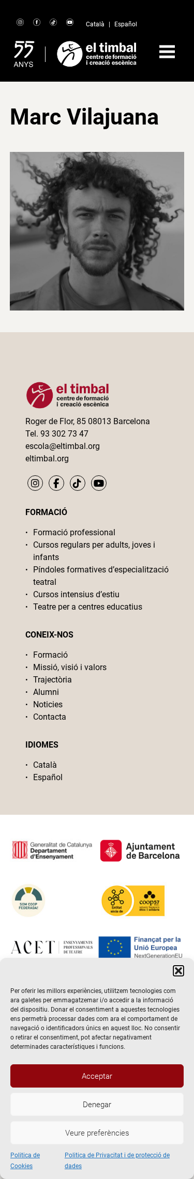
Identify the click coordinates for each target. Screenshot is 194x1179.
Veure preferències (97, 1133)
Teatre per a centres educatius (87, 607)
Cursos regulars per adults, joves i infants (94, 551)
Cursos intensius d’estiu (76, 594)
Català (95, 24)
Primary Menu (167, 51)
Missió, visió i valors (70, 667)
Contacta (49, 717)
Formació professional (74, 532)
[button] (178, 971)
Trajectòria (52, 680)
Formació (50, 655)
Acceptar (97, 1076)
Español (125, 24)
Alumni (46, 692)
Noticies (48, 704)
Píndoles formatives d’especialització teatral (101, 576)
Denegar (97, 1104)
